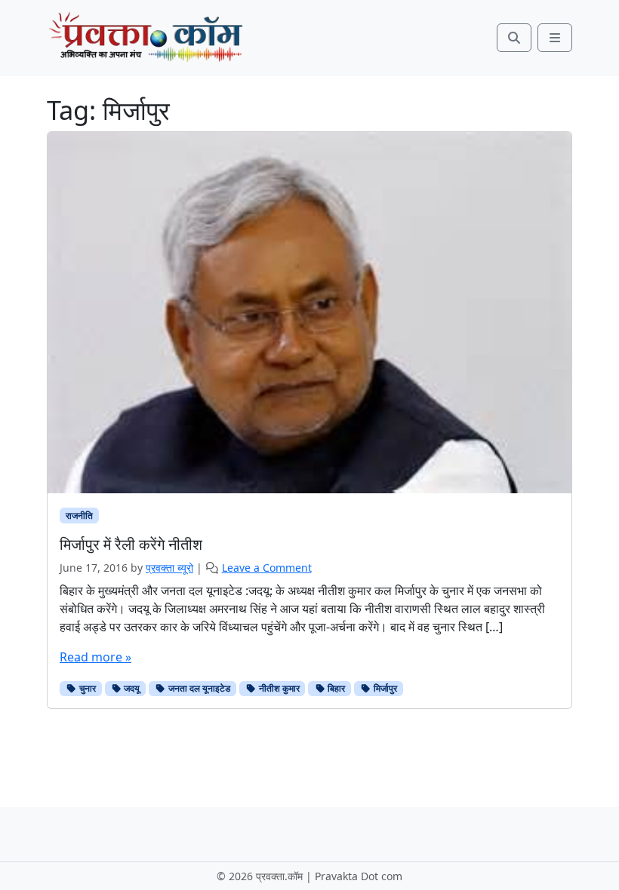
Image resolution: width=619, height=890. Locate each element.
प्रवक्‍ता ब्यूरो (169, 567)
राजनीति (79, 515)
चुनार (86, 688)
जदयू (131, 688)
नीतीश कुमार (278, 688)
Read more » (95, 657)
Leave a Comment (267, 567)
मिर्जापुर (384, 688)
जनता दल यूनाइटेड (198, 688)
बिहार (335, 688)
